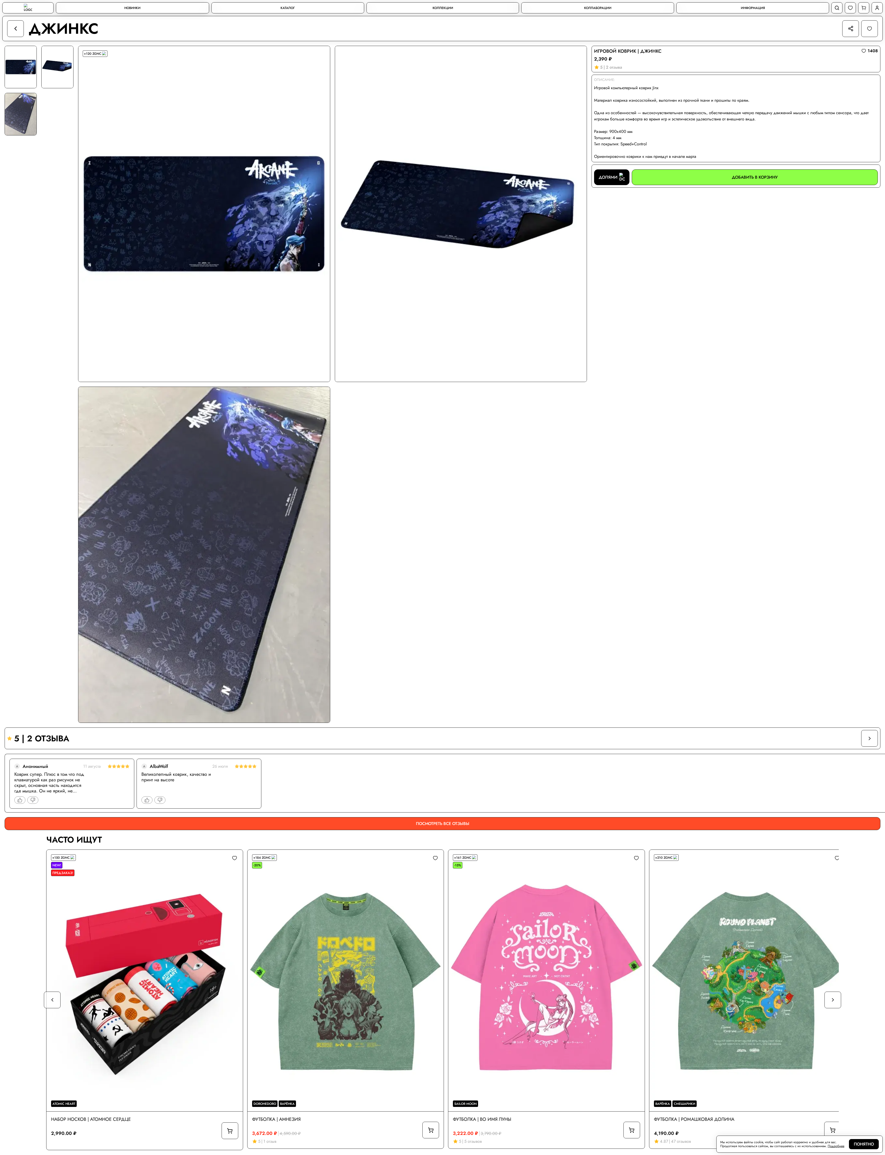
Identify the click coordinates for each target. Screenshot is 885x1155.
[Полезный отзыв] (19, 800)
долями (608, 177)
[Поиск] (836, 7)
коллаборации (597, 8)
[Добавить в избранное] (234, 858)
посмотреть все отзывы (442, 823)
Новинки (132, 8)
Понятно (864, 1144)
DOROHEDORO (264, 1104)
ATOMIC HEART (63, 1104)
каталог (288, 8)
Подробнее (836, 1146)
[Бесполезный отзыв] (32, 800)
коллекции (443, 8)
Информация (753, 8)
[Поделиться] (850, 28)
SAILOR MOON (465, 1104)
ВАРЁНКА (287, 1104)
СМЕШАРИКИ (684, 1104)
